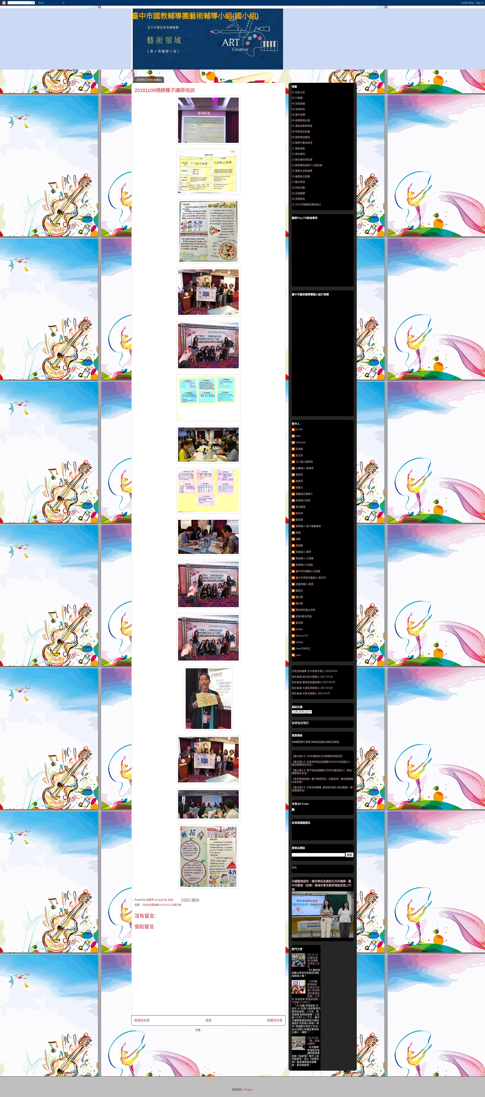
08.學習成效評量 (301, 131)
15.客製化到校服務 (302, 170)
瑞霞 (298, 539)
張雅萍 (299, 481)
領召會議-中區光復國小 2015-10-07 (311, 693)
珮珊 (298, 532)
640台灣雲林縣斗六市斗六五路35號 (162, 904)
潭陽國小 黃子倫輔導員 (308, 526)
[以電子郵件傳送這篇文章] (183, 900)
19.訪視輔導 (298, 193)
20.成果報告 (298, 198)
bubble (299, 629)
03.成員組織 (298, 103)
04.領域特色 (298, 109)
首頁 (208, 1020)
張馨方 (299, 487)
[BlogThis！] (187, 900)
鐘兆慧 (299, 597)
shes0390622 (303, 648)
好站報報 (334, 741)
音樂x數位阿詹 (304, 616)
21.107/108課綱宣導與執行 (306, 204)
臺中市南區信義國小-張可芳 (311, 577)
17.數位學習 (298, 182)
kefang (299, 642)
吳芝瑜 (299, 455)
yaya (298, 655)
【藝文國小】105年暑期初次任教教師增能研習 (317, 756)
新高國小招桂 (303, 500)
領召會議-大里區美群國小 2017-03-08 (312, 688)
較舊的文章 (274, 1020)
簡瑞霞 (299, 545)
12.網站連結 (298, 153)
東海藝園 (300, 506)
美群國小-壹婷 (303, 551)
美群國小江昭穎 (304, 564)
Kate (298, 436)
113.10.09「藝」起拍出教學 (313, 1040)
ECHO (299, 429)
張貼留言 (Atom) (212, 1030)
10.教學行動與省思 (302, 142)
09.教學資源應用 (301, 137)
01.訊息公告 (298, 92)
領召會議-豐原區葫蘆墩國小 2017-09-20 (313, 682)
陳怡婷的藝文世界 (305, 609)
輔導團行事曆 (303, 741)
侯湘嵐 (299, 448)
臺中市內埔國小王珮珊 (308, 571)
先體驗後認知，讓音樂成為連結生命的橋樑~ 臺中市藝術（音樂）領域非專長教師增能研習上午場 (321, 885)
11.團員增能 (298, 148)
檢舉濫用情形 (300, 723)
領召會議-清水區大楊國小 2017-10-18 (312, 676)
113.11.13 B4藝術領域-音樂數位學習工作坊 (313, 960)
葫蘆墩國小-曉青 (305, 584)
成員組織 (320, 741)
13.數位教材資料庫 (302, 159)
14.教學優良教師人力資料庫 (307, 165)
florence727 (302, 635)
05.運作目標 (298, 114)
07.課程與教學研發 (302, 125)
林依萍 (299, 513)
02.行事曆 (297, 97)
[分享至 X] (190, 900)
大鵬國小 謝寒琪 (305, 468)
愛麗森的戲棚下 (304, 494)
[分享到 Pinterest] (197, 900)
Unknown (301, 442)
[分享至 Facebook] (194, 900)
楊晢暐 (299, 519)
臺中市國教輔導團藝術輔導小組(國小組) (195, 16)
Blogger (248, 1089)
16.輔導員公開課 (301, 176)
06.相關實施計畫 (301, 120)
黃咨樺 (299, 622)
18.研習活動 (298, 187)
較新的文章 (142, 1020)
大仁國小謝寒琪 (304, 461)
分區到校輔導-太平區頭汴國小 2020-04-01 (314, 671)
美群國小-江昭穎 (305, 558)
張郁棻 (299, 474)
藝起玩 (299, 590)
